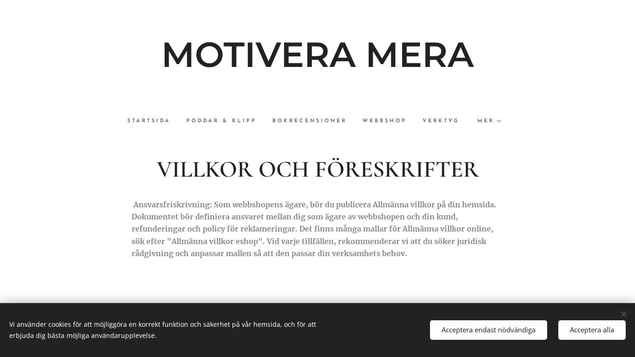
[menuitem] (153, 121)
